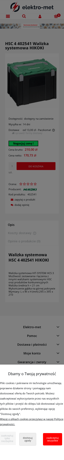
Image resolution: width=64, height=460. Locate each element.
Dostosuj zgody (28, 439)
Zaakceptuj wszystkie (52, 439)
